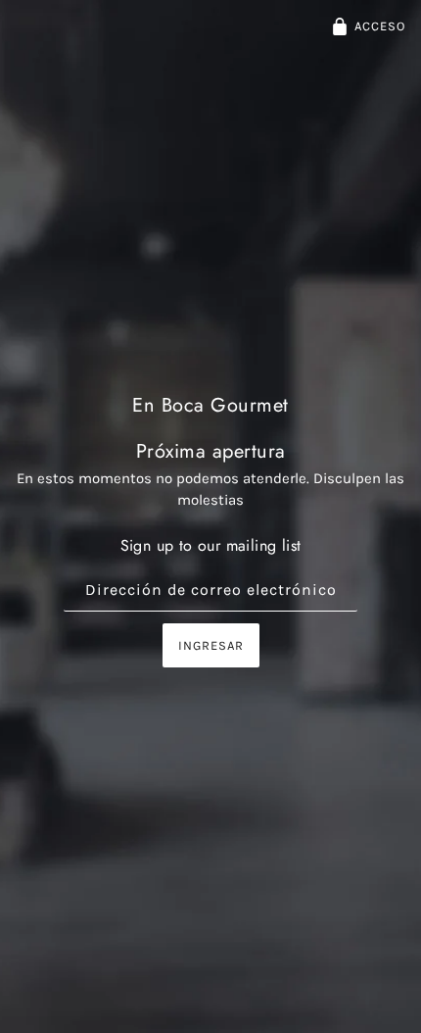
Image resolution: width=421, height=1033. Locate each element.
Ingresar (211, 645)
